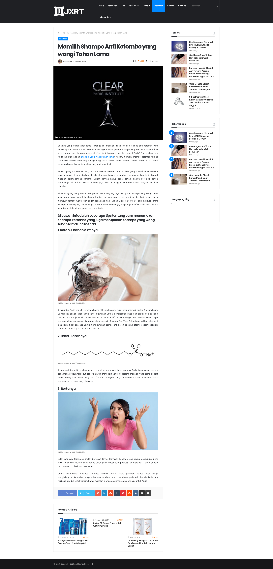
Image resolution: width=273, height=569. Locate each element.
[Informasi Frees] (68, 11)
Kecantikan (158, 6)
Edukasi (170, 6)
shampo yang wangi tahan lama (97, 156)
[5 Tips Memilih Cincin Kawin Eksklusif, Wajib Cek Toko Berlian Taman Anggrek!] (179, 101)
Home (62, 33)
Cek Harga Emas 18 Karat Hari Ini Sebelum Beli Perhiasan (201, 58)
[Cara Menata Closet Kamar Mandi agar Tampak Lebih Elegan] (179, 88)
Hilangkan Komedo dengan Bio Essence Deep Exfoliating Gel (73, 542)
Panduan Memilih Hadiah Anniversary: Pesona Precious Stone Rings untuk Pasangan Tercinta (201, 72)
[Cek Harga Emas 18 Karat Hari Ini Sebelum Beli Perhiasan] (179, 59)
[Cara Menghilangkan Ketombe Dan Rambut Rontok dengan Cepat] (143, 526)
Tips (123, 6)
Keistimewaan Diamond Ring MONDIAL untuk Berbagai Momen (201, 45)
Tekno (145, 6)
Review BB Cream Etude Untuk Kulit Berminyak (107, 524)
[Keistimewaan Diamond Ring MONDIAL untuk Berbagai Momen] (179, 46)
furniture (182, 6)
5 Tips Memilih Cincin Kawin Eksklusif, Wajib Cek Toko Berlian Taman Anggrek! (201, 101)
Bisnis (101, 6)
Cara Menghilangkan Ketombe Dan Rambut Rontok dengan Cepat (143, 543)
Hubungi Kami (105, 17)
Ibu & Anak (133, 6)
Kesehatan (112, 6)
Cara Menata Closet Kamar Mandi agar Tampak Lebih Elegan (199, 86)
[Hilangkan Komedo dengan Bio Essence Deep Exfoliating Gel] (73, 526)
